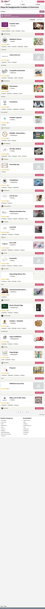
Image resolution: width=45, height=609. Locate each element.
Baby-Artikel (3, 425)
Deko (2, 423)
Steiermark (26, 429)
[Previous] (34, 26)
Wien (25, 422)
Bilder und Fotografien (6, 434)
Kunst (2, 427)
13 (26, 412)
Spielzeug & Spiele (5, 432)
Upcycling (3, 435)
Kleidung (3, 430)
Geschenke (3, 420)
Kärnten (25, 434)
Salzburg (25, 423)
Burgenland (26, 430)
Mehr (39, 34)
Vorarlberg (26, 432)
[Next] (42, 26)
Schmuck (3, 429)
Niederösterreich (27, 425)
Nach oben (42, 414)
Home (2, 606)
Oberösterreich (27, 420)
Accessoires (3, 422)
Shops (5, 606)
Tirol (25, 427)
